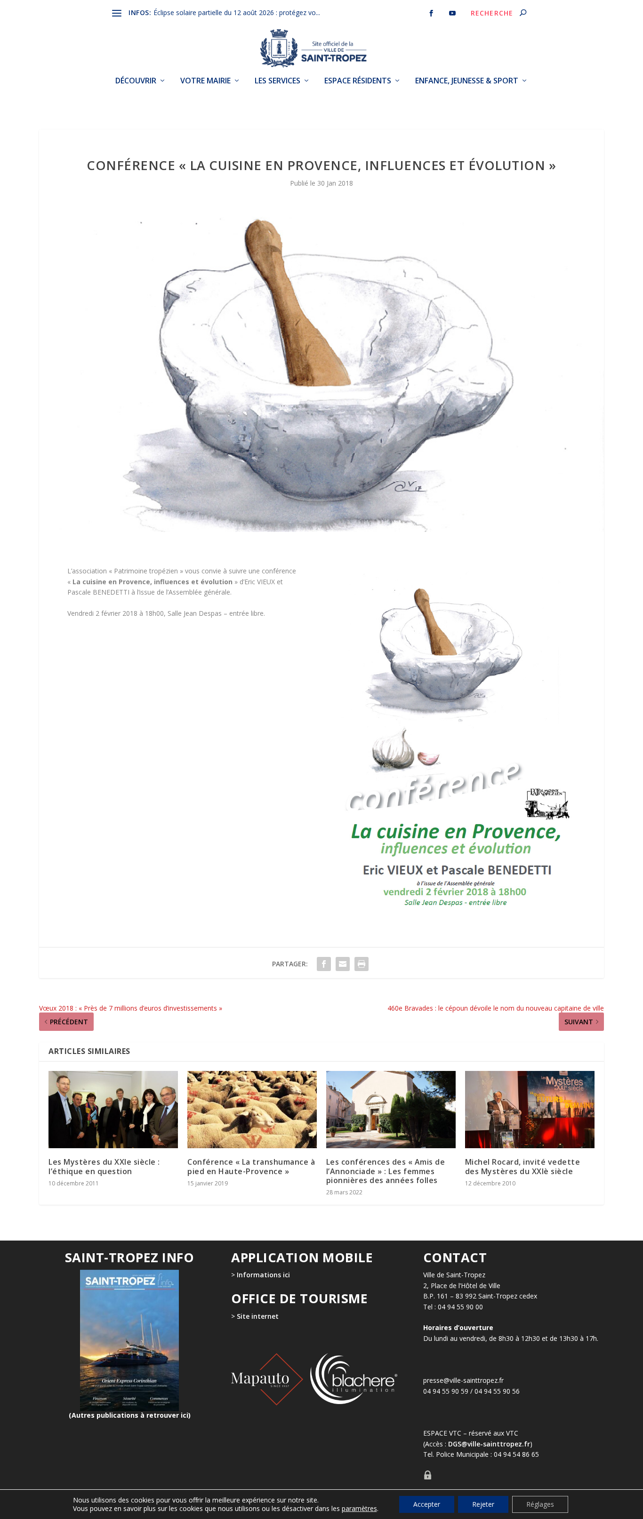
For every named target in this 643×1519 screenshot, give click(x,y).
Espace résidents (357, 81)
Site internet (257, 1316)
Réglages (540, 1504)
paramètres (359, 1508)
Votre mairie (205, 81)
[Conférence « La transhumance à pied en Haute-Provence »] (252, 1110)
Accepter (426, 1504)
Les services (277, 81)
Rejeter (483, 1504)
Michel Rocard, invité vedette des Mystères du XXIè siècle (522, 1166)
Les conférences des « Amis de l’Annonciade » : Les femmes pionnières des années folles (385, 1171)
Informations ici (263, 1274)
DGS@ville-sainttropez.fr (489, 1443)
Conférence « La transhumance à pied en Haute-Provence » (251, 1166)
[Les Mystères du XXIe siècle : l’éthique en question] (113, 1110)
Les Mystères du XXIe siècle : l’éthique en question (104, 1166)
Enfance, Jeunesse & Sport (466, 81)
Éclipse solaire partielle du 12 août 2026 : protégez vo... (236, 12)
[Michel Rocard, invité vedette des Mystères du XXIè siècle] (530, 1110)
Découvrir (135, 81)
